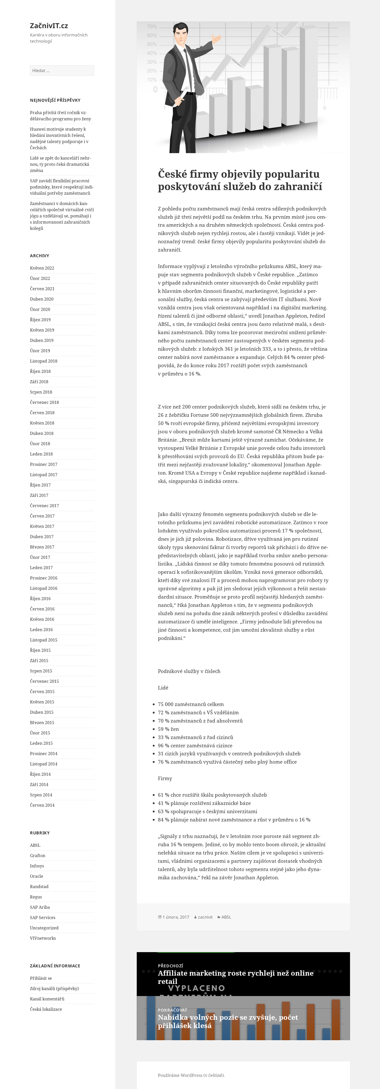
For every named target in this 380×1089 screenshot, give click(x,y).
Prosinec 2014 (43, 753)
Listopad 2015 (43, 640)
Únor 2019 (40, 351)
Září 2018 (39, 382)
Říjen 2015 (40, 650)
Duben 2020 (42, 299)
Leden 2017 (41, 567)
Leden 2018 (41, 454)
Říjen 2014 (40, 774)
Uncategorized (44, 928)
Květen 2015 (42, 702)
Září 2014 (39, 784)
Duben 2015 (42, 712)
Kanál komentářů (47, 999)
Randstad (39, 886)
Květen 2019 (42, 330)
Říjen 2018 (40, 371)
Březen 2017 (42, 547)
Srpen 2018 (41, 392)
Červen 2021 (42, 289)
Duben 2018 (42, 433)
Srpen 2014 (41, 795)
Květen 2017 (42, 526)
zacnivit (205, 917)
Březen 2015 (42, 722)
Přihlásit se (41, 978)
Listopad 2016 (43, 588)
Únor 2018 (40, 443)
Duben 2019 (42, 340)
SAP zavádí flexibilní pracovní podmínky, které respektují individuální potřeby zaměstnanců (62, 187)
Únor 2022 (40, 278)
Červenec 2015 (44, 681)
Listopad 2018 (43, 361)
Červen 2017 (42, 516)
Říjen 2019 (40, 320)
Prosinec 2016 (43, 578)
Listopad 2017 (43, 474)
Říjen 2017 (40, 485)
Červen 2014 (42, 805)
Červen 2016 (42, 609)
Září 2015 (39, 660)
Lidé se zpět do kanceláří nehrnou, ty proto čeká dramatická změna (60, 164)
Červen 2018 (42, 413)
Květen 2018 (42, 423)
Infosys (37, 866)
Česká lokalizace (46, 1009)
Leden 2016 (41, 629)
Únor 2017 (40, 557)
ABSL (35, 845)
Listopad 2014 (43, 764)
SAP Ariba (40, 907)
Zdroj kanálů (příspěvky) (54, 988)
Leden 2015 (41, 743)
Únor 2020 (40, 309)
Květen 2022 (42, 268)
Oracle (36, 876)
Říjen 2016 (40, 598)
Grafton (37, 855)
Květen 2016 (42, 619)
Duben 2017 (42, 536)
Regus (36, 897)
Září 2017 (39, 495)
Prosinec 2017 (43, 464)
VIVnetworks (43, 938)
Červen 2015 (42, 691)
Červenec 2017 (44, 505)
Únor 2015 (40, 733)
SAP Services (42, 917)
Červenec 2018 (44, 402)
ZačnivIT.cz (49, 25)
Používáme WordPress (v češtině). (191, 1075)
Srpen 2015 (41, 671)
